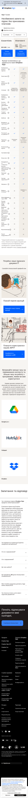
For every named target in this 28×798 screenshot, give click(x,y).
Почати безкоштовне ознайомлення (7, 53)
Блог (3, 708)
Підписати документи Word (20, 667)
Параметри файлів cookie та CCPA (6, 689)
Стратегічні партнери (20, 708)
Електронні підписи (20, 642)
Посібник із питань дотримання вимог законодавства (6, 719)
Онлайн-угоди (18, 655)
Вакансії (17, 676)
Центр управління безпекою (6, 725)
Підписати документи (20, 645)
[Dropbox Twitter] (2, 731)
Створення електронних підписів (20, 659)
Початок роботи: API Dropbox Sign (7, 699)
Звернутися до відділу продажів (7, 680)
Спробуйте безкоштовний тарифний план (14, 268)
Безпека (18, 525)
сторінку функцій (21, 247)
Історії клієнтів (5, 711)
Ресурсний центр (6, 714)
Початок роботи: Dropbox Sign (6, 694)
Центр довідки (5, 676)
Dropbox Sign (5, 641)
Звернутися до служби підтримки (7, 685)
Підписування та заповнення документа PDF (19, 650)
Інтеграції (4, 650)
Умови (16, 679)
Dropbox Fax (5, 647)
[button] (26, 8)
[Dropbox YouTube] (9, 731)
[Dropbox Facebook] (6, 731)
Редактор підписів (19, 663)
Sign (3, 14)
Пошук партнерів (19, 711)
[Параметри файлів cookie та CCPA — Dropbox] (14, 787)
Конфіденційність (19, 682)
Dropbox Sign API (6, 644)
